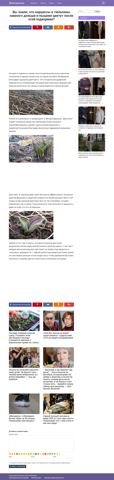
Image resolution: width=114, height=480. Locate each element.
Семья (59, 3)
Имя (10, 457)
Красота (43, 3)
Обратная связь (36, 477)
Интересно (34, 3)
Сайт (54, 457)
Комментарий (13, 434)
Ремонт (51, 3)
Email (33, 457)
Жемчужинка (16, 3)
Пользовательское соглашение (18, 477)
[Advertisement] (35, 51)
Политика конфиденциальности (54, 477)
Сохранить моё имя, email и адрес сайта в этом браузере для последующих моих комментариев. (40, 463)
